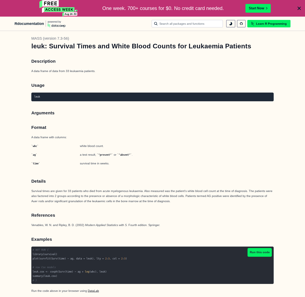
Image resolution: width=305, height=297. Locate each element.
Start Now (256, 8)
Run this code (260, 252)
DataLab (93, 290)
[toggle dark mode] (230, 23)
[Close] (299, 8)
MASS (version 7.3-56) (50, 38)
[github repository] (241, 23)
